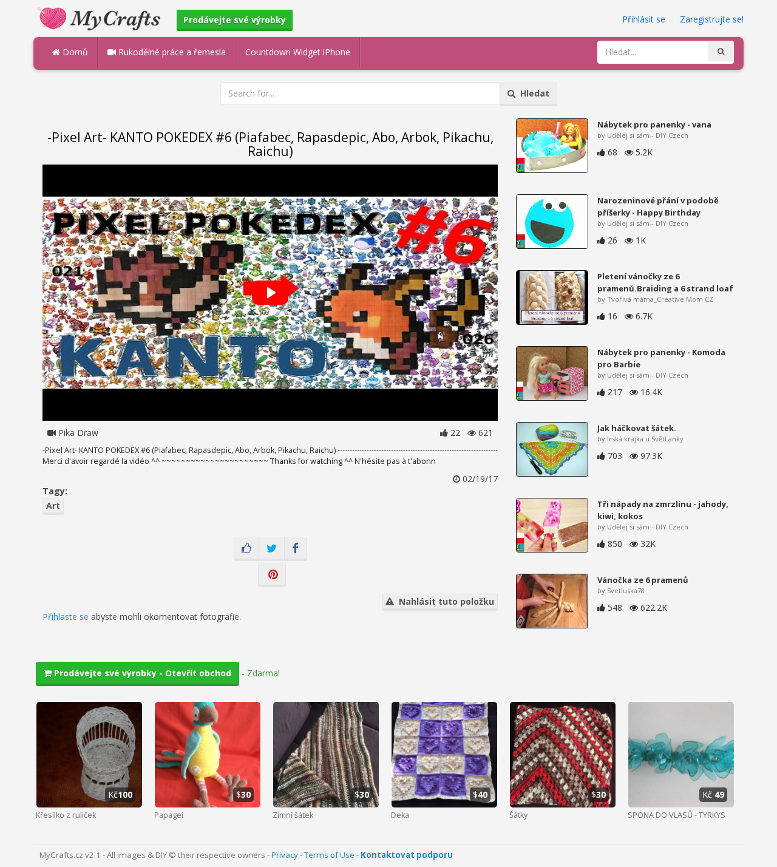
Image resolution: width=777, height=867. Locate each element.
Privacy (284, 854)
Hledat (532, 93)
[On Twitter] (272, 549)
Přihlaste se (65, 616)
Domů (74, 52)
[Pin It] (272, 575)
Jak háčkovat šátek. (636, 428)
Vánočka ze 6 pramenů (642, 579)
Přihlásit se (643, 19)
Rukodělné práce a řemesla (171, 52)
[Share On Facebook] (295, 549)
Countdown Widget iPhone (297, 52)
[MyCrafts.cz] (100, 17)
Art (53, 505)
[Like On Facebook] (246, 549)
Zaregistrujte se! (712, 19)
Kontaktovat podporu (407, 854)
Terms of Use (329, 854)
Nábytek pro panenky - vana (654, 124)
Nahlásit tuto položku (444, 601)
